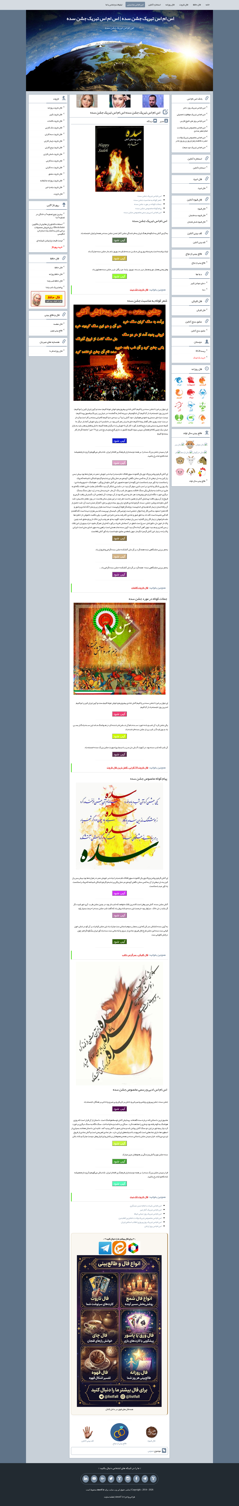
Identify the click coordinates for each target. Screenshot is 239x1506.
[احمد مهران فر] (153, 101)
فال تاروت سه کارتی (53, 134)
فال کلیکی (201, 310)
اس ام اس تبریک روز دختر (194, 107)
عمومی (151, 1451)
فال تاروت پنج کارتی (53, 147)
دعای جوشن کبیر (198, 283)
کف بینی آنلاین (199, 242)
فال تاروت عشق (55, 174)
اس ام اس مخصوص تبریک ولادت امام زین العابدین (140, 1218)
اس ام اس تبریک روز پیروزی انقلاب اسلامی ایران (141, 1222)
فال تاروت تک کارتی (53, 127)
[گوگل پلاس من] (102, 1479)
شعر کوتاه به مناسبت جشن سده (147, 200)
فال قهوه (201, 208)
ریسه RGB (200, 351)
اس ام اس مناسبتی (135, 4)
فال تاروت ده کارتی (54, 167)
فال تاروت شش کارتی (52, 154)
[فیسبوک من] (136, 1479)
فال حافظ (197, 4)
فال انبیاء (201, 188)
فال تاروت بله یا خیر (53, 187)
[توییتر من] (111, 1479)
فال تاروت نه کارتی (54, 160)
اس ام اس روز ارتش (152, 1226)
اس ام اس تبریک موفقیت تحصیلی (191, 114)
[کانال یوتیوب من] (94, 1479)
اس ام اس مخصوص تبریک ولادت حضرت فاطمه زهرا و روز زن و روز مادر (192, 139)
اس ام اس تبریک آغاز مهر (150, 1209)
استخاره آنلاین (154, 4)
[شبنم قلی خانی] (87, 101)
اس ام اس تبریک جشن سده (149, 196)
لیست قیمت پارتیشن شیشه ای (49, 240)
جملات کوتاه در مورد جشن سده (147, 204)
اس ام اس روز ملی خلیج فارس (192, 121)
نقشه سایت (109, 1496)
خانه (208, 4)
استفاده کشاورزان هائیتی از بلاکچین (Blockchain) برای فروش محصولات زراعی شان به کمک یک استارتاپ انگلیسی (48, 229)
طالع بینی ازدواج (198, 262)
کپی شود (119, 240)
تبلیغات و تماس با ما (114, 4)
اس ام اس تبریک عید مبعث (193, 147)
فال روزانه (170, 4)
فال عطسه (57, 324)
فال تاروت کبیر (55, 114)
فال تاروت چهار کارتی (53, 140)
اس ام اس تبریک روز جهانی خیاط (147, 1213)
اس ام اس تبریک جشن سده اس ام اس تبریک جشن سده (125, 112)
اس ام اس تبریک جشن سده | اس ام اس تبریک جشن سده (120, 18)
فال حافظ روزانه (55, 274)
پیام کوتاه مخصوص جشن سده (148, 208)
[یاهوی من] (153, 1479)
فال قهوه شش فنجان (196, 221)
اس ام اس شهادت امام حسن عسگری (145, 1205)
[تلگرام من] (145, 1479)
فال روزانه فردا (55, 351)
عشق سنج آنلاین (198, 330)
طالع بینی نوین (56, 330)
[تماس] (119, 1479)
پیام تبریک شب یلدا (54, 287)
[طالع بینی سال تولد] (191, 459)
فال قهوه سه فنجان (197, 215)
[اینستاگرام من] (128, 1479)
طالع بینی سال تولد (197, 481)
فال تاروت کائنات (54, 121)
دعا (203, 289)
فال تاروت (183, 4)
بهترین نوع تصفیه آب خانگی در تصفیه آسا (50, 216)
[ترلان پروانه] (120, 101)
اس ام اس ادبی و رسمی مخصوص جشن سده (142, 212)
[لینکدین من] (85, 1479)
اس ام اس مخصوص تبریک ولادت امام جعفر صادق (192, 129)
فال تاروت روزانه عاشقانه (51, 180)
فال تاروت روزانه (55, 107)
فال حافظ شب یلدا (54, 280)
